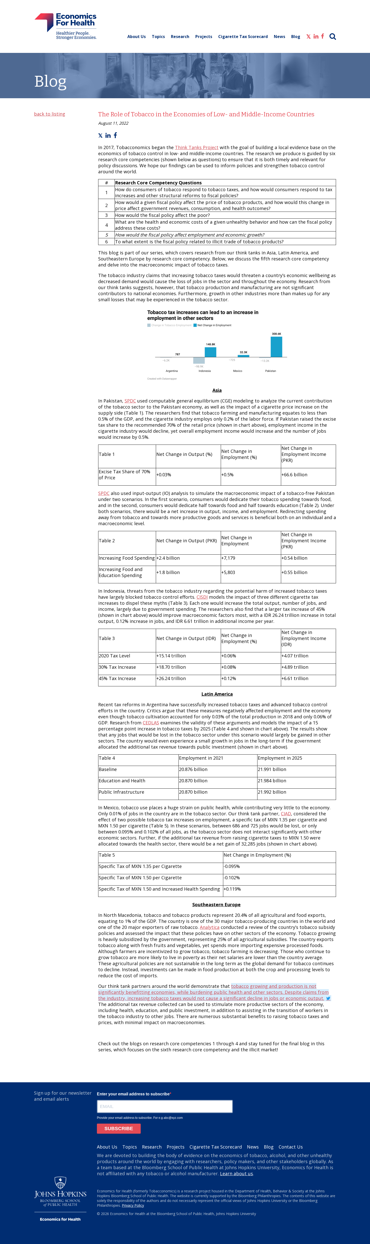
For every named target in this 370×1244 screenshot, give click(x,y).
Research (180, 36)
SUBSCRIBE (118, 1128)
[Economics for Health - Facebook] (322, 36)
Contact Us (291, 1147)
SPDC (130, 401)
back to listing (49, 114)
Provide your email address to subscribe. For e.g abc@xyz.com (140, 1118)
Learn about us (236, 1173)
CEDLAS (151, 723)
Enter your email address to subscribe (133, 1094)
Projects (203, 36)
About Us (136, 36)
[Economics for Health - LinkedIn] (316, 36)
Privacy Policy (133, 1205)
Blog (295, 36)
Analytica (209, 927)
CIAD (286, 814)
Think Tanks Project (196, 147)
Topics (158, 36)
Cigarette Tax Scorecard (243, 36)
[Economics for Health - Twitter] (308, 36)
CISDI (202, 597)
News (279, 36)
